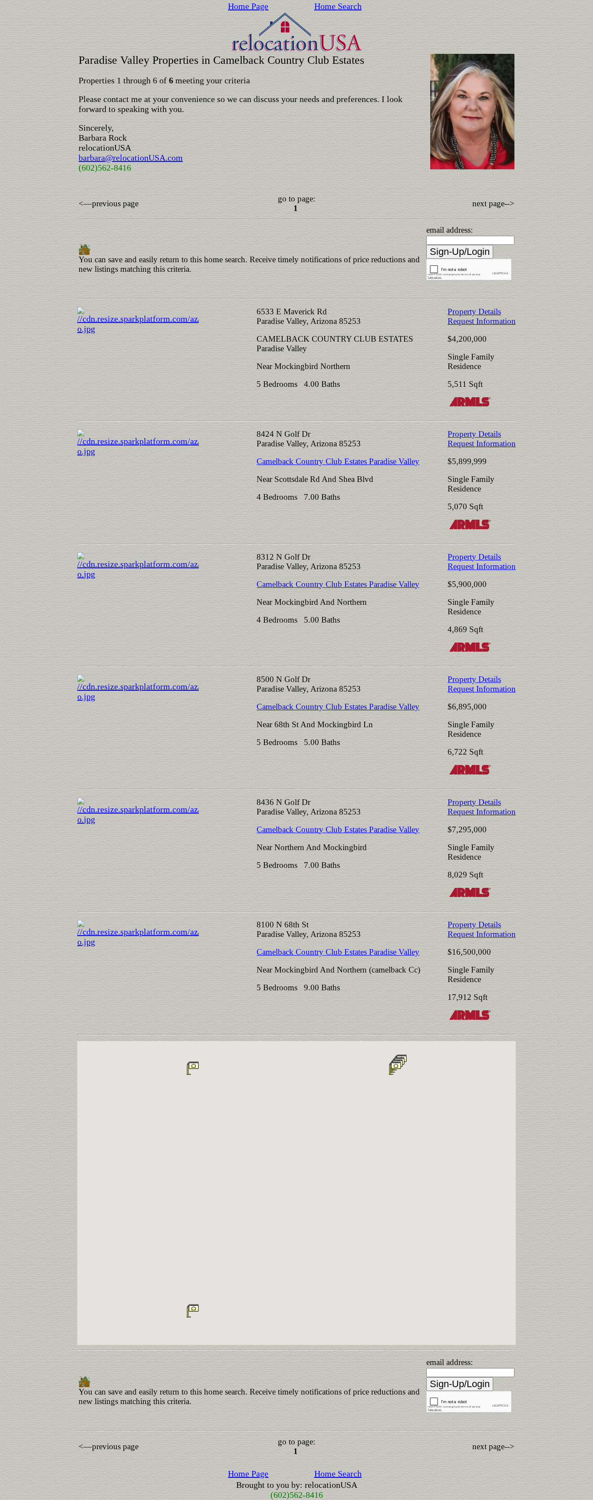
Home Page (248, 6)
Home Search (338, 6)
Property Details (474, 311)
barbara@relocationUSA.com (131, 157)
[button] (193, 1068)
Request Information (482, 321)
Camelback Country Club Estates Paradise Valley (338, 461)
